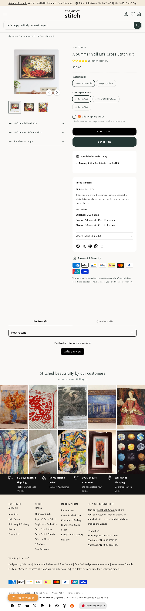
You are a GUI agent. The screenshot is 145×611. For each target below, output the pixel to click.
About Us (13, 514)
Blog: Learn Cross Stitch (70, 527)
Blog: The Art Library (72, 534)
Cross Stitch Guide (71, 515)
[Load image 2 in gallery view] (29, 107)
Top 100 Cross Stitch (45, 519)
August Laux (79, 47)
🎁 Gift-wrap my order (91, 116)
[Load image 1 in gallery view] (14, 107)
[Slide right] (57, 92)
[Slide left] (49, 92)
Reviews (65, 539)
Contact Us (14, 534)
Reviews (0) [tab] (40, 321)
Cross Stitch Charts (45, 534)
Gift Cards (40, 544)
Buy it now (104, 141)
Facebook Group (106, 509)
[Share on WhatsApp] (96, 246)
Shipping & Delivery (18, 524)
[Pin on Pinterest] (90, 246)
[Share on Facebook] (78, 246)
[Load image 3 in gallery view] (43, 107)
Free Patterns (42, 549)
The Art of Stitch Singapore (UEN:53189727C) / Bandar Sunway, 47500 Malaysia (73, 597)
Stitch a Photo (42, 539)
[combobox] (72, 25)
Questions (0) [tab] (104, 321)
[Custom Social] (72, 605)
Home (15, 36)
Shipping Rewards (17, 3)
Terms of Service (75, 592)
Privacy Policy (58, 592)
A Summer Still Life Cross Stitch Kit (38, 36)
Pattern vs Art (68, 510)
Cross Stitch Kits (43, 529)
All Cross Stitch (43, 514)
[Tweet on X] (84, 246)
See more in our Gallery (70, 379)
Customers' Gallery (71, 520)
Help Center (14, 519)
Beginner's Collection (46, 524)
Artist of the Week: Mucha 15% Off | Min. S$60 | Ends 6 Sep (108, 3)
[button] (5, 14)
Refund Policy (41, 592)
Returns (65, 486)
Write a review (72, 351)
